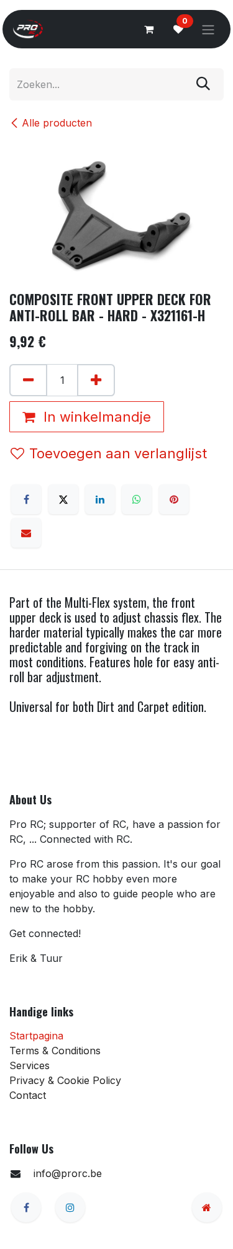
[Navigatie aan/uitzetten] (208, 29)
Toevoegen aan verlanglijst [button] (118, 453)
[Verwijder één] (28, 380)
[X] (63, 499)
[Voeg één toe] (96, 380)
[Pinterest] (174, 499)
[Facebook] (26, 499)
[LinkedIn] (100, 499)
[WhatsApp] (137, 499)
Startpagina (36, 1035)
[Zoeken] (203, 84)
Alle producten (57, 123)
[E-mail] (26, 533)
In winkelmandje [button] (95, 417)
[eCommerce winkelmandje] (148, 29)
